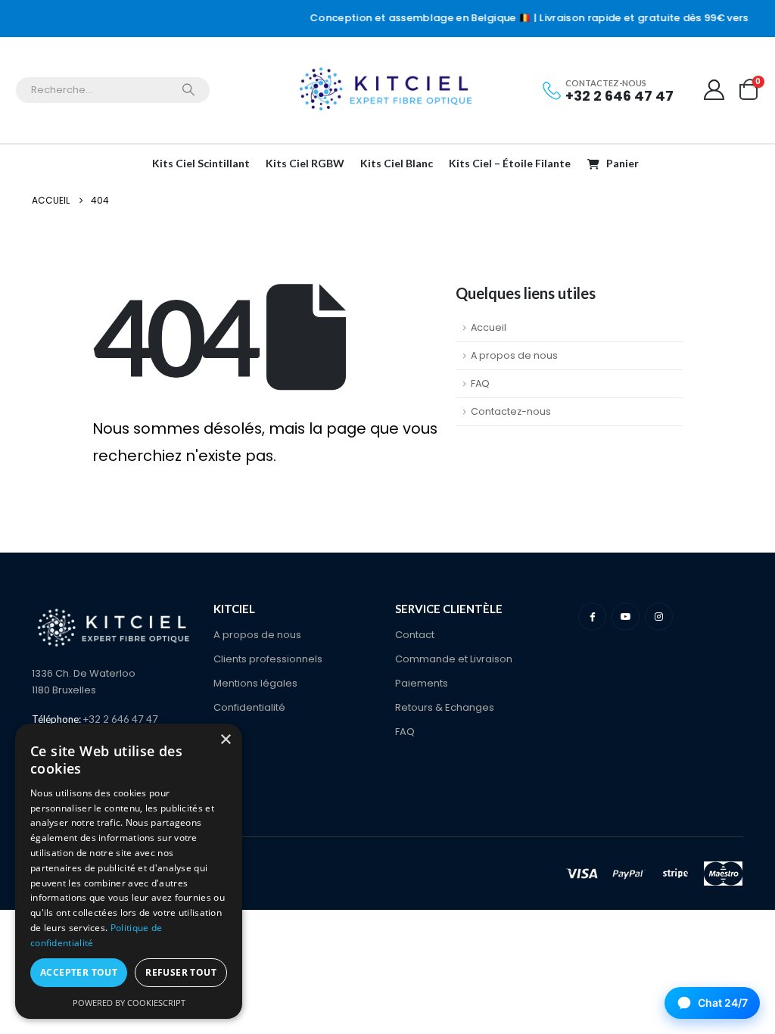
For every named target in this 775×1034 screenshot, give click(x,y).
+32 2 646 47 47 (619, 95)
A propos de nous (514, 355)
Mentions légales (255, 683)
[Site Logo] (387, 90)
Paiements (421, 683)
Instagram (659, 617)
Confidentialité (249, 707)
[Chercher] (188, 90)
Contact (414, 635)
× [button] (225, 740)
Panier (622, 163)
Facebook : (592, 617)
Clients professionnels (267, 659)
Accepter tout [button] (78, 972)
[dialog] (128, 871)
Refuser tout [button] (180, 972)
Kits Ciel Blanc (396, 163)
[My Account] (714, 89)
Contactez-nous (511, 411)
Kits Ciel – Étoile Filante (510, 163)
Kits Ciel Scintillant (201, 163)
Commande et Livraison (453, 659)
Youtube (626, 617)
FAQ (480, 383)
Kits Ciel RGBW (305, 163)
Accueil (488, 327)
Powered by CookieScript (129, 1002)
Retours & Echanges (444, 707)
